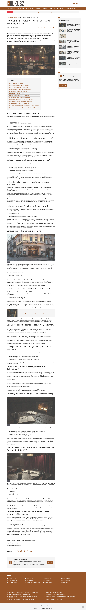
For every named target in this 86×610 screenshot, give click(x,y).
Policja (19, 8)
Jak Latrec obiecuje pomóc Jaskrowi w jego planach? (19, 97)
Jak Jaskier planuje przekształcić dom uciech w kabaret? (19, 89)
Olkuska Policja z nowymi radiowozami (54, 592)
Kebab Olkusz (65, 582)
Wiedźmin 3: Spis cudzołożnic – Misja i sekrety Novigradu (32, 313)
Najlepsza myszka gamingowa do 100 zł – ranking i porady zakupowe (73, 52)
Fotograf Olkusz (30, 580)
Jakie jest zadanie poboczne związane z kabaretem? (18, 85)
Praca (33, 8)
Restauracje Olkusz (48, 582)
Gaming (15, 17)
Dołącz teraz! (63, 85)
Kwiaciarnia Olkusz (66, 578)
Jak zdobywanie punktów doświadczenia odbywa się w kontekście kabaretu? (24, 105)
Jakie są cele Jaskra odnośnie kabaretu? (16, 93)
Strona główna (10, 17)
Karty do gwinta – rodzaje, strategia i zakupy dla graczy (72, 64)
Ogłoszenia (28, 8)
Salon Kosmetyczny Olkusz (67, 580)
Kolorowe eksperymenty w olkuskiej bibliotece (55, 594)
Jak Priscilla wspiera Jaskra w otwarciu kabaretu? (18, 95)
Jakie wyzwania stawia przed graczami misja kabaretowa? (20, 101)
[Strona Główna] (8, 8)
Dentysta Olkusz (12, 578)
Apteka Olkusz (30, 578)
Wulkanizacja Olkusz (13, 582)
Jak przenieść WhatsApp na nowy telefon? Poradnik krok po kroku (73, 41)
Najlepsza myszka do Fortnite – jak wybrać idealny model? (73, 58)
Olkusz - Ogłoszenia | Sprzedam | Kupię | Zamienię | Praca (41, 12)
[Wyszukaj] (77, 3)
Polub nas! (50, 562)
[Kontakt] (74, 3)
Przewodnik (70, 8)
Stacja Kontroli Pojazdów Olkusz (33, 582)
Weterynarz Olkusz (13, 580)
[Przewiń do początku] (83, 607)
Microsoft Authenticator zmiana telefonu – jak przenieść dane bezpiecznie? (73, 30)
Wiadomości (13, 8)
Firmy (23, 8)
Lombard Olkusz (47, 578)
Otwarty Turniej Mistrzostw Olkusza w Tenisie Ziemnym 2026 (21, 599)
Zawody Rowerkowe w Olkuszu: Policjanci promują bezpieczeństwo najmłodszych (23, 597)
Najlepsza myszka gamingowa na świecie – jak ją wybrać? (73, 47)
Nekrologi (45, 8)
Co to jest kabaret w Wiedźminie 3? (15, 83)
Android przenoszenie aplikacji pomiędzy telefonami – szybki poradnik (73, 35)
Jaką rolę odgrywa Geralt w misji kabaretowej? (18, 91)
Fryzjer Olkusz (47, 580)
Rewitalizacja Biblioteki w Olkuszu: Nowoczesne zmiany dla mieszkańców (61, 596)
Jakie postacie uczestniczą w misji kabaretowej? (18, 87)
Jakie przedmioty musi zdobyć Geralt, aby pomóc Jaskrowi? (20, 99)
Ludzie (75, 8)
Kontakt (33, 605)
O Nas (37, 605)
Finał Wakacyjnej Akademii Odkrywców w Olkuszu (19, 594)
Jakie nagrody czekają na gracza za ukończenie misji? (19, 103)
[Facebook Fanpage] (70, 3)
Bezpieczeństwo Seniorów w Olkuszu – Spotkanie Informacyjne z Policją (23, 592)
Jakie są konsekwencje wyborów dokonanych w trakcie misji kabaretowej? (23, 107)
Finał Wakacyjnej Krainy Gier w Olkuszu (54, 599)
